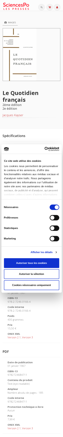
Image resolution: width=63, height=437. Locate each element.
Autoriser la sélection (31, 273)
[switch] (54, 217)
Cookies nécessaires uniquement (31, 285)
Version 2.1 (14, 337)
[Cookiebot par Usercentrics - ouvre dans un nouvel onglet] (45, 149)
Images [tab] (12, 22)
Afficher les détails (42, 252)
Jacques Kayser (13, 115)
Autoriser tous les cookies (31, 263)
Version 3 (27, 337)
